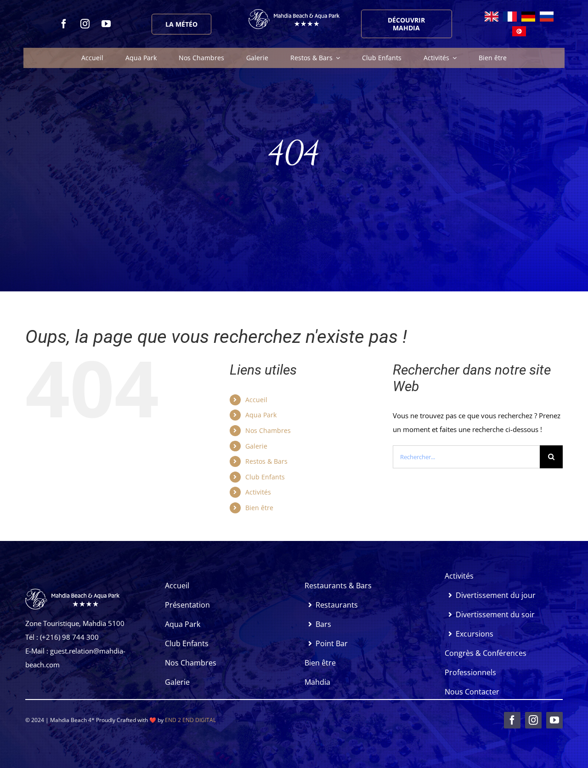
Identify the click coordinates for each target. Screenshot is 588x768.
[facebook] (64, 24)
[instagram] (85, 24)
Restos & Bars (266, 461)
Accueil (256, 399)
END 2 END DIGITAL (190, 720)
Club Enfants (265, 476)
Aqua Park (261, 414)
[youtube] (106, 24)
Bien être (259, 507)
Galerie (256, 446)
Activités (258, 492)
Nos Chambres (268, 430)
